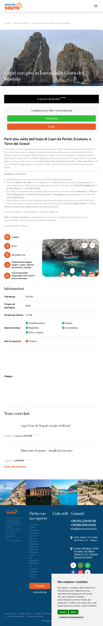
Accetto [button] (63, 612)
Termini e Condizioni (42, 613)
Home (7, 23)
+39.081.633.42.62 (83, 525)
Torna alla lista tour (15, 466)
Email (51, 126)
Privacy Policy (25, 613)
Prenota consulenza (40, 586)
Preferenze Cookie (36, 616)
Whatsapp (51, 118)
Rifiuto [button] (73, 612)
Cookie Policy (10, 613)
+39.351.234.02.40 (83, 521)
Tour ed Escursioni (20, 23)
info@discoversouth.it (83, 529)
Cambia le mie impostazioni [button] (71, 617)
